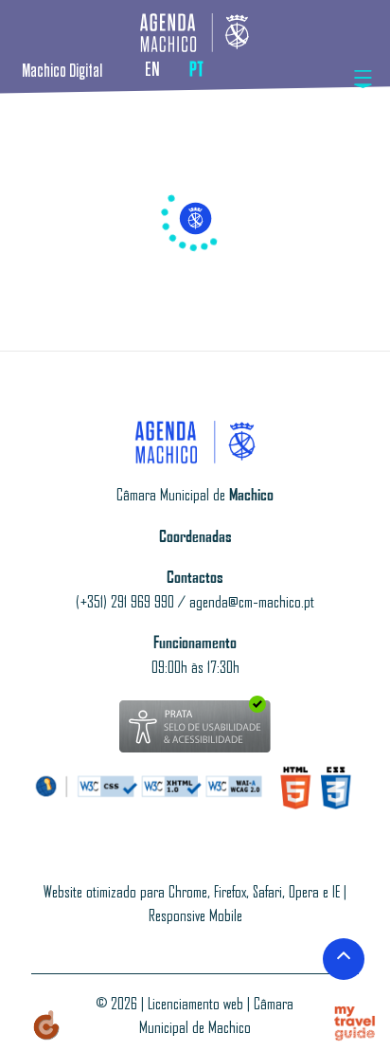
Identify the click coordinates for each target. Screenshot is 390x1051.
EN (152, 69)
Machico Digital (62, 71)
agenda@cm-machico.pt (251, 602)
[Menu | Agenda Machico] (363, 79)
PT (196, 69)
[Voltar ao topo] (343, 959)
